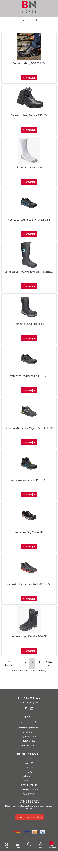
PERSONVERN (29, 794)
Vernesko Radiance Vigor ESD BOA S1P (29, 428)
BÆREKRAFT (29, 776)
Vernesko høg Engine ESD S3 (29, 115)
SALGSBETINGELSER (29, 789)
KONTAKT (29, 758)
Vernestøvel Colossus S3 (29, 323)
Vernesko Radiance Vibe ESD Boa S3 (29, 584)
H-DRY (29, 772)
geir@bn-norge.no (29, 745)
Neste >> (49, 663)
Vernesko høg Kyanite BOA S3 (29, 636)
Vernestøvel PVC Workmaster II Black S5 (29, 271)
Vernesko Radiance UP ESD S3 (29, 480)
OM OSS (29, 763)
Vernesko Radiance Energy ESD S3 (29, 219)
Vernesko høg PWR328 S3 (29, 63)
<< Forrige (9, 663)
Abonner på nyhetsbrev (29, 817)
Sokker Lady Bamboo (29, 167)
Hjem (21, 20)
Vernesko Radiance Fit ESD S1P (29, 375)
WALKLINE (29, 767)
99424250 (30, 741)
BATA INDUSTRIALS (29, 785)
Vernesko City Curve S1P (29, 532)
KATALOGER (29, 780)
